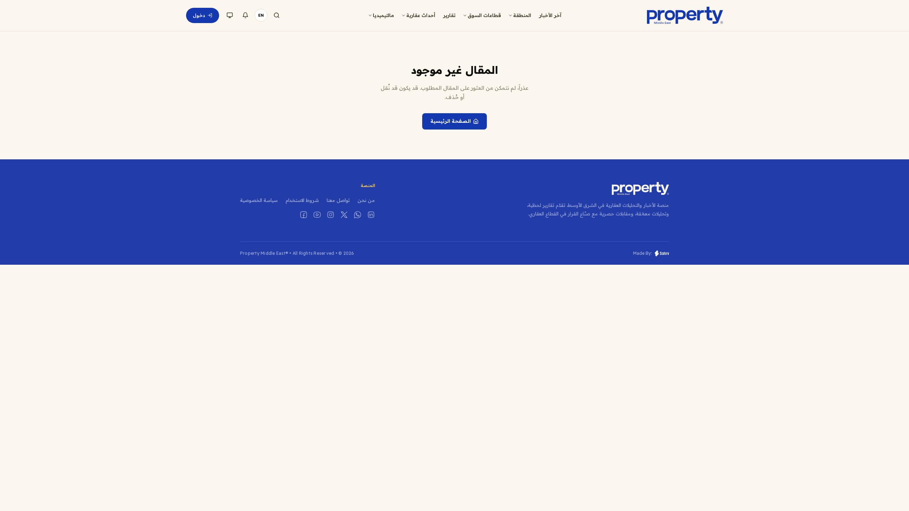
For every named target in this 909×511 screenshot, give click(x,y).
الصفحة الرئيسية (450, 121)
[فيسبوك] (303, 215)
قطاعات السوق (484, 15)
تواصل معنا (338, 200)
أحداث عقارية (420, 15)
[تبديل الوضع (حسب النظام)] (229, 15)
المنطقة (522, 15)
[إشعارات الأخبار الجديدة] (245, 15)
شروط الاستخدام (302, 200)
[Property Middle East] (685, 15)
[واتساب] (357, 215)
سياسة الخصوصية (259, 200)
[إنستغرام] (330, 215)
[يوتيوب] (317, 215)
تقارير (449, 15)
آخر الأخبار (550, 15)
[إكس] (344, 215)
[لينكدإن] (371, 215)
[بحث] (276, 15)
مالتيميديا (383, 15)
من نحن (366, 200)
